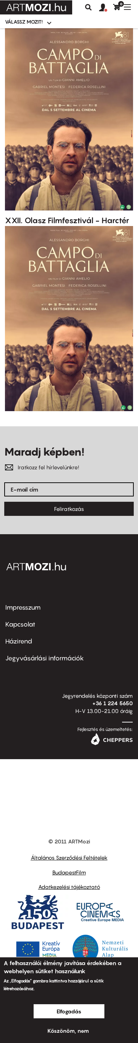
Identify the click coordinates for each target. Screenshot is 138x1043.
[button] (106, 7)
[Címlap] (36, 7)
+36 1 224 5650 (112, 703)
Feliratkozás (69, 509)
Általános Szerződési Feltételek (69, 857)
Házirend (18, 641)
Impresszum (23, 607)
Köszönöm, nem (68, 1030)
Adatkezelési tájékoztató (69, 887)
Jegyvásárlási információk (44, 658)
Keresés (88, 7)
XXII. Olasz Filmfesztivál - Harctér (67, 220)
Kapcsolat (20, 624)
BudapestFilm (69, 872)
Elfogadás (69, 1011)
